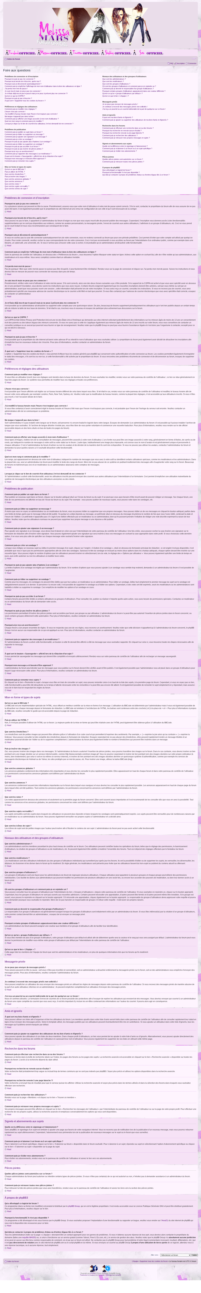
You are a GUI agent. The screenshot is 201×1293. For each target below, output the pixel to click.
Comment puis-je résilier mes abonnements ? (119, 151)
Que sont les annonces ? (14, 181)
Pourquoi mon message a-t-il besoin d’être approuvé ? (25, 159)
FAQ (171, 63)
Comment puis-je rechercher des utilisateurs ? (120, 135)
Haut (9, 211)
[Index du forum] (100, 46)
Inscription (181, 63)
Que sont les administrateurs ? (114, 79)
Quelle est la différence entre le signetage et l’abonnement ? (125, 146)
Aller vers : (155, 1255)
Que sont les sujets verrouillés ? (17, 186)
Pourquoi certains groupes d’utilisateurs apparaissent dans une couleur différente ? (133, 91)
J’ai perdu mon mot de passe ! (16, 89)
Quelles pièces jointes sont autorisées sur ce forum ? (122, 159)
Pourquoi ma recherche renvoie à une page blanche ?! (123, 133)
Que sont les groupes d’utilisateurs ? (116, 84)
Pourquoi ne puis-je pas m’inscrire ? (18, 98)
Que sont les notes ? (13, 184)
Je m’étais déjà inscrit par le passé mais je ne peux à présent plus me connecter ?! (36, 93)
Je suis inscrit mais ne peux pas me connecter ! (23, 91)
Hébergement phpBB (113, 1275)
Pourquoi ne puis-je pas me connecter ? (20, 79)
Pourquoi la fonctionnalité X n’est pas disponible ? (121, 172)
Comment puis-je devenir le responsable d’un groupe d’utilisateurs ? (128, 89)
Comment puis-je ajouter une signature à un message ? (26, 137)
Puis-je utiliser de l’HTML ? (15, 172)
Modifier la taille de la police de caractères (194, 58)
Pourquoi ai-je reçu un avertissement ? (19, 151)
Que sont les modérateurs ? (113, 81)
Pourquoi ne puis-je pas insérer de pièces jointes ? (24, 149)
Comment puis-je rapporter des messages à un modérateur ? (28, 154)
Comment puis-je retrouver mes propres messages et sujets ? (126, 138)
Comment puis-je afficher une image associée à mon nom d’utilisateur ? (32, 119)
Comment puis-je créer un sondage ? (19, 139)
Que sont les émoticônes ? (15, 174)
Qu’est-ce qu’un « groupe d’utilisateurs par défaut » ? (122, 93)
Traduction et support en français (92, 1275)
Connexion (192, 63)
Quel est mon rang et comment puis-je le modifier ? (24, 121)
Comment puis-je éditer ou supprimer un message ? (24, 134)
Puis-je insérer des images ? (15, 176)
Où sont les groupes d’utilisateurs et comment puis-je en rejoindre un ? (129, 86)
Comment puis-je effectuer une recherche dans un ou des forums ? (128, 128)
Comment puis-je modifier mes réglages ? (20, 109)
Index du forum (13, 59)
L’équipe (135, 1261)
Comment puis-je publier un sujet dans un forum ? (23, 132)
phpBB (92, 1273)
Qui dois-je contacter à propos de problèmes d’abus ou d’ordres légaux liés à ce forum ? (135, 175)
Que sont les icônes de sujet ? (16, 189)
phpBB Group (74, 1206)
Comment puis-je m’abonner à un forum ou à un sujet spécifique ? (127, 148)
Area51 (165, 1220)
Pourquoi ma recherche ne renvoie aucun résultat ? (121, 131)
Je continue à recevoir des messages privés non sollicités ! (124, 107)
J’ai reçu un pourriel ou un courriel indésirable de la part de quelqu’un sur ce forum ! (134, 109)
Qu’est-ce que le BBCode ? (15, 169)
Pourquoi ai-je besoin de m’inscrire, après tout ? (23, 81)
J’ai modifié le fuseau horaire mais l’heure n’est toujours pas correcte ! (31, 114)
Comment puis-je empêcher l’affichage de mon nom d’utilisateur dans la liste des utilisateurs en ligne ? (43, 86)
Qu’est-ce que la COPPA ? (15, 96)
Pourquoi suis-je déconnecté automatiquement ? (23, 84)
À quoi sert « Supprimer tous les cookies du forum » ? (25, 101)
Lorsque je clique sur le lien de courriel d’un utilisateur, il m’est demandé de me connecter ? (39, 124)
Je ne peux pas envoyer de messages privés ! (120, 104)
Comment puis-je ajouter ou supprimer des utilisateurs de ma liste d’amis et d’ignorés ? (135, 120)
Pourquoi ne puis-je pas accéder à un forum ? (22, 146)
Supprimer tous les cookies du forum (154, 1261)
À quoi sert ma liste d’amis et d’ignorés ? (117, 117)
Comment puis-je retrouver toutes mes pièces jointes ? (123, 162)
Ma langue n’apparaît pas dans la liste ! (19, 116)
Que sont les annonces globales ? (18, 179)
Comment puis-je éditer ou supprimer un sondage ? (24, 144)
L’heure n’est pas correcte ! (15, 111)
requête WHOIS (28, 1237)
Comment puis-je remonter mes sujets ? (20, 161)
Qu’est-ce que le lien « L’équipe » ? (115, 96)
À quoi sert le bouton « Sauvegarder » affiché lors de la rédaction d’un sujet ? (34, 156)
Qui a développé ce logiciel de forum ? (116, 170)
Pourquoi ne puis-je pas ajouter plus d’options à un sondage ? (28, 142)
